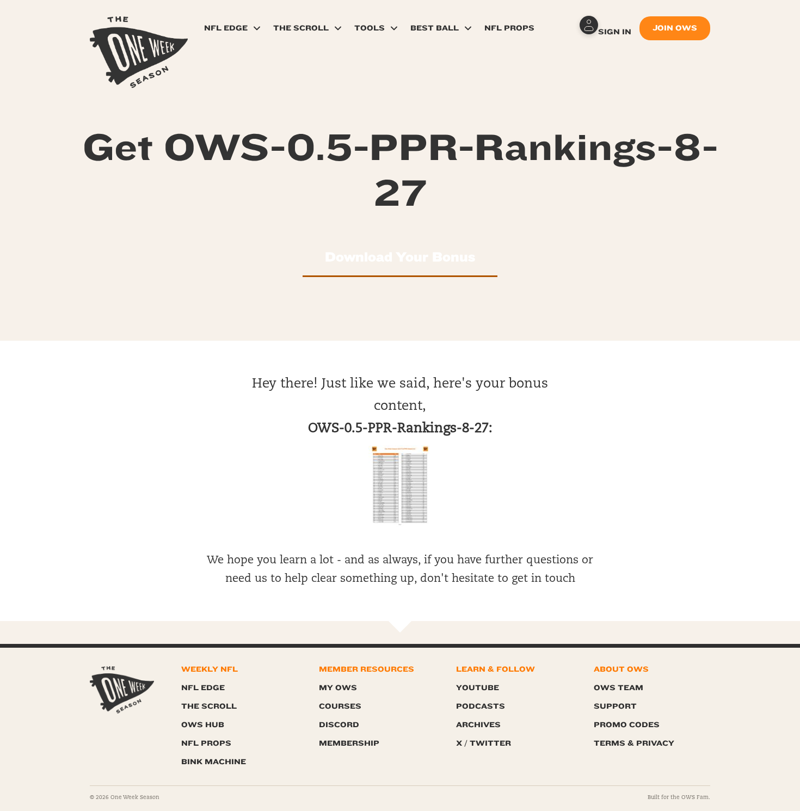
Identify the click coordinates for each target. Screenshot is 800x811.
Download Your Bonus (400, 257)
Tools (369, 28)
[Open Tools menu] (394, 28)
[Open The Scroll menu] (338, 28)
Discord (339, 725)
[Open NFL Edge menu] (257, 28)
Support (615, 706)
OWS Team (618, 688)
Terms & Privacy (634, 743)
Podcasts (480, 706)
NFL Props (509, 28)
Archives (478, 725)
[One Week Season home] (122, 690)
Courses (340, 706)
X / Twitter (483, 743)
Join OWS (675, 28)
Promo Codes (627, 725)
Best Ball (434, 28)
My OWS (338, 688)
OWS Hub (202, 725)
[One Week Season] (139, 30)
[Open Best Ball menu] (468, 28)
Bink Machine (213, 762)
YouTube (477, 688)
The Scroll (301, 28)
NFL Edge (226, 28)
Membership (349, 743)
